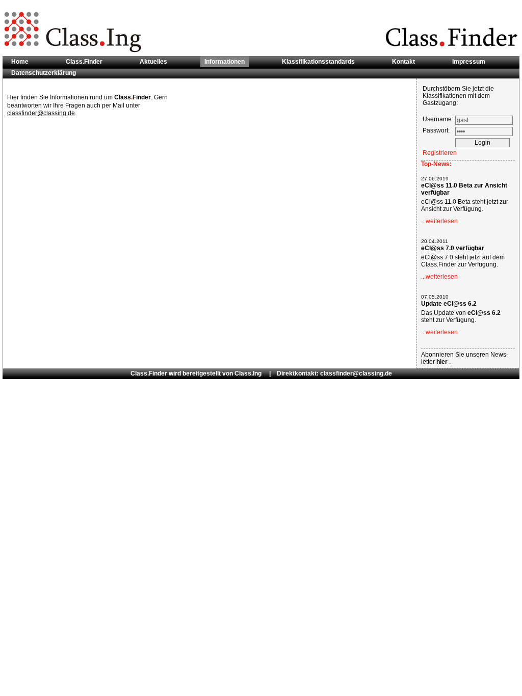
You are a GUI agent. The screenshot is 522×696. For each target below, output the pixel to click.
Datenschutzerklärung (43, 72)
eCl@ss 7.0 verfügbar (452, 248)
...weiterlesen (439, 221)
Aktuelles (153, 61)
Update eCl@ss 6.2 (449, 303)
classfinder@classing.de (41, 113)
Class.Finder (84, 61)
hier (442, 361)
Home (20, 61)
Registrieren (440, 152)
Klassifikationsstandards (318, 61)
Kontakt (403, 61)
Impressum (468, 61)
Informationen (224, 61)
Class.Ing (248, 373)
